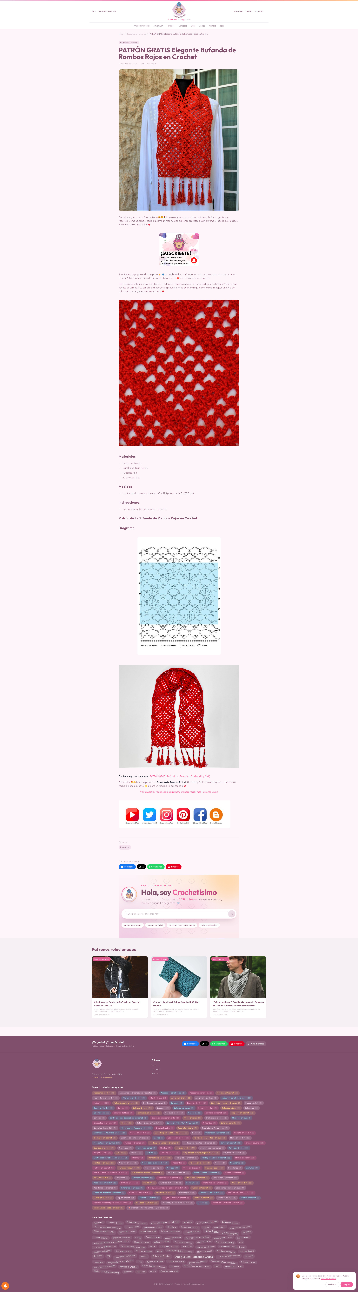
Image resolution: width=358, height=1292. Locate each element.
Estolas (158, 1138)
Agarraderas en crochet (105, 1098)
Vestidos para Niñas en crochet (177, 1203)
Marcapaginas (243, 1237)
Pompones (121, 1178)
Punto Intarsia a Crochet (214, 1183)
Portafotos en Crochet (196, 1178)
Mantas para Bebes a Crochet (179, 1252)
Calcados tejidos (230, 1108)
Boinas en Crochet (103, 1108)
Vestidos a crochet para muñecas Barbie (112, 1203)
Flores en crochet (239, 1138)
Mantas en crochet (103, 1163)
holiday (206, 1227)
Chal (193, 26)
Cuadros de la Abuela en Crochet (109, 1133)
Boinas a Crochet (248, 1261)
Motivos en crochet (103, 1168)
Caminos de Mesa (123, 1113)
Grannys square (254, 1143)
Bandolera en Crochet (223, 1237)
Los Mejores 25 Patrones (207, 1222)
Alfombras (171, 1227)
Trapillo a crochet (203, 1198)
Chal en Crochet (101, 1237)
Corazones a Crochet (205, 1246)
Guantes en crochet (103, 1148)
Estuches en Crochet (178, 1138)
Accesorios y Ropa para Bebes (223, 1261)
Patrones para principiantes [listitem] (182, 925)
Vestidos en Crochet (146, 1203)
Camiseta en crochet (189, 1227)
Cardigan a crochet (216, 1113)
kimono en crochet (173, 1237)
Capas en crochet (174, 1113)
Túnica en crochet (226, 1198)
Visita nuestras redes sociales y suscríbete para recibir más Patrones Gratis (179, 792)
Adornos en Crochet (227, 1093)
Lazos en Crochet (169, 1153)
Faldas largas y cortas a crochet (209, 1138)
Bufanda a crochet (183, 1108)
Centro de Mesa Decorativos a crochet (128, 1118)
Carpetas (182, 26)
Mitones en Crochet (199, 1163)
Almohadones (158, 1098)
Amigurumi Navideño (206, 1098)
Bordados (162, 1108)
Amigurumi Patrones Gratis (194, 1256)
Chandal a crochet (241, 1118)
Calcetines (251, 1108)
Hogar (217, 1266)
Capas (138, 1237)
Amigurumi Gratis (142, 26)
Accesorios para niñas (201, 1093)
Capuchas (194, 1113)
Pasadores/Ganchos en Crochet (147, 1173)
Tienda (249, 11)
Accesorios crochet (104, 1093)
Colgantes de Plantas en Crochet (107, 1227)
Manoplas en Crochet (186, 1158)
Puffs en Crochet (129, 1183)
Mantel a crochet (127, 1163)
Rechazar (332, 1284)
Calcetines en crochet (153, 1226)
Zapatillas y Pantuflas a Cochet (227, 1203)
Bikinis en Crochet (196, 1103)
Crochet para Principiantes (229, 1255)
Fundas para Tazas (155, 1261)
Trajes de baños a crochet (176, 1198)
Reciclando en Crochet (105, 1188)
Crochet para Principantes (214, 1128)
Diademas (98, 1256)
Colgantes (209, 1123)
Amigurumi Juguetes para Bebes (165, 1222)
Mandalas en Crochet (159, 1158)
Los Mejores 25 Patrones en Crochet (110, 1158)
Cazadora (128, 1271)
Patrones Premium (107, 11)
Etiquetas (259, 11)
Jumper (120, 1153)
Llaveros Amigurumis (233, 1153)
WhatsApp (157, 867)
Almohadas (187, 1247)
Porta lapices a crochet (169, 1178)
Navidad (172, 1168)
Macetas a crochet (144, 1251)
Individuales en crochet (136, 1222)
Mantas (212, 26)
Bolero (153, 1271)
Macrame (137, 1158)
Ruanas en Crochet (201, 1188)
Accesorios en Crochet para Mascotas (137, 1093)
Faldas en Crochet (162, 1242)
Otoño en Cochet (191, 1168)
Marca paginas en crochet (154, 1163)
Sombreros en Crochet (211, 1193)
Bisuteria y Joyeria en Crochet (225, 1103)
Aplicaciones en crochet (126, 1103)
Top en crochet (125, 1198)
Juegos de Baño (102, 1153)
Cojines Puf (98, 1222)
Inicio (94, 11)
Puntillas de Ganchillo (170, 1183)
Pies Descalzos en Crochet (206, 1173)
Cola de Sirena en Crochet (149, 1123)
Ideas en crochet (185, 1148)
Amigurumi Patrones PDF (104, 1231)
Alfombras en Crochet (133, 1098)
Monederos (236, 1163)
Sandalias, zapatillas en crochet (108, 1193)
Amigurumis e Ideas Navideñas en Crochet (111, 1242)
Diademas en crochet (104, 1138)
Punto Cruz (191, 1183)
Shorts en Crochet (165, 1193)
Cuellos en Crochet (139, 1133)
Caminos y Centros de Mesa (197, 1237)
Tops (222, 26)
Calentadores (101, 1113)
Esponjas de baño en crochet (133, 1247)
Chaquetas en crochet (105, 1123)
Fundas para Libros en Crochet (164, 1143)
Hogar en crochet (146, 1148)
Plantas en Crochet (234, 1173)
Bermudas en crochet (183, 1242)
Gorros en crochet (230, 1143)
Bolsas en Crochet (161, 1256)
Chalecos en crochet (216, 1118)
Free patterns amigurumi (106, 1143)
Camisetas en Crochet (149, 1113)
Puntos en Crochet (241, 1183)
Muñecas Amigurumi (129, 1168)
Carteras (99, 1118)
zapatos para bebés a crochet (108, 1208)
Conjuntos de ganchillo (105, 1128)
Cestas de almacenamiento (165, 1118)
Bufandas (124, 847)
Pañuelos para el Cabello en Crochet (110, 1173)
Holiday (165, 1148)
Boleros (122, 1108)
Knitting (151, 1153)
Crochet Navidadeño (197, 1262)
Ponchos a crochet (142, 1178)
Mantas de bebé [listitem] (155, 925)
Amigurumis (159, 26)
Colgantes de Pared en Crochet (232, 1246)
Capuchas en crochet (225, 1241)
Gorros (202, 26)
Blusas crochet (253, 1103)
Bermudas (176, 1103)
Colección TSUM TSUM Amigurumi (182, 1123)
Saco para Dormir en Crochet (229, 1188)
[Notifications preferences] (5, 1286)
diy (108, 1256)
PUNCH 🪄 (148, 1183)
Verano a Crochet (249, 1198)
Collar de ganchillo (230, 1123)
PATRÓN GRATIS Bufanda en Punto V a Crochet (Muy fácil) (180, 776)
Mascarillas (178, 1163)
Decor (196, 1133)
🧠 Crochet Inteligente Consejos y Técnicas (148, 1208)
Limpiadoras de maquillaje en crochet (200, 1153)
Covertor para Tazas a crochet (135, 1128)
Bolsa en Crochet (142, 1108)
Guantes (143, 1256)
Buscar (154, 1073)
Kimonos (136, 1153)
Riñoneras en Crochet (132, 1188)
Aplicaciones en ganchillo (104, 1266)
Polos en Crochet (102, 1178)
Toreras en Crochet (148, 1198)
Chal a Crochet (192, 1118)
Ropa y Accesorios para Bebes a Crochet (167, 1188)
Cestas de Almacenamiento (154, 1267)
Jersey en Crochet (238, 1148)
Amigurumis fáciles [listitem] (132, 925)
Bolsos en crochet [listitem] (209, 925)
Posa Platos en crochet (224, 1178)
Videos (202, 1203)
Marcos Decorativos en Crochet (197, 1266)
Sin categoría (186, 1193)
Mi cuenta (155, 1069)
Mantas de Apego (244, 1158)
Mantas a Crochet (128, 1266)
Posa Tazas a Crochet (105, 1183)
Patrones (238, 11)
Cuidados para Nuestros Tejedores (171, 1133)
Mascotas (141, 1271)
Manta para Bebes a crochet (216, 1158)
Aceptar (346, 1284)
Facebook (129, 867)
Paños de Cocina (214, 1168)
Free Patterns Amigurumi (221, 1231)
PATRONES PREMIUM (178, 1173)
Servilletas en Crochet (139, 1193)
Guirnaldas (125, 1148)
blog (241, 1242)
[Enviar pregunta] (231, 913)
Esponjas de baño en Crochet (134, 1138)
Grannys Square (247, 1251)
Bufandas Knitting (207, 1108)
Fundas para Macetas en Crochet (199, 1143)
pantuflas (251, 1168)
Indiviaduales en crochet (211, 1148)
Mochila (219, 1163)
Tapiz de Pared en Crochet (240, 1193)
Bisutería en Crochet (102, 1251)
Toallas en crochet (103, 1198)
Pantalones (234, 1168)
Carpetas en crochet (136, 34)
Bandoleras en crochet (154, 1103)
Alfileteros (174, 1266)
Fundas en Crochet (134, 1143)
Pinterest (175, 867)
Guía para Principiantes (170, 1231)
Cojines (126, 1123)
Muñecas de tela (153, 1168)
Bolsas (171, 26)
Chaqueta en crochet (121, 1237)
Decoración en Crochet (125, 1256)
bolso (139, 1262)
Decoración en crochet (217, 1133)
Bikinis (159, 1251)
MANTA (152, 1246)
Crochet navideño (187, 1128)
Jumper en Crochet (176, 1261)
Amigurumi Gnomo (180, 1098)
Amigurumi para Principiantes (236, 1098)
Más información (328, 1278)
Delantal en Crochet (243, 1133)
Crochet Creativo (164, 1128)
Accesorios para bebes (172, 1093)
